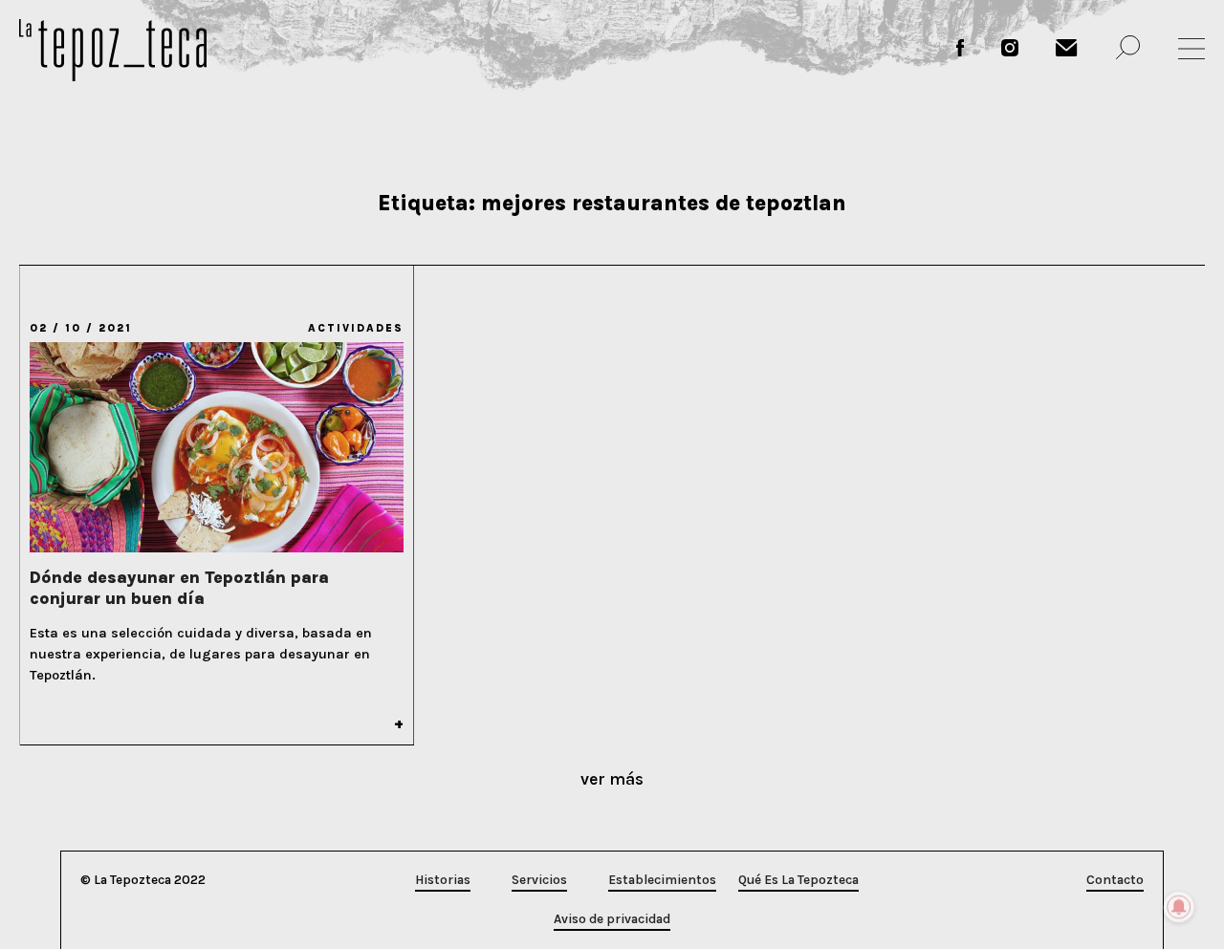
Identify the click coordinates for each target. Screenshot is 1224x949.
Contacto (1115, 880)
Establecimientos (662, 880)
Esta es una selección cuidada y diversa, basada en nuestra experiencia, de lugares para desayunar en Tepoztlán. (201, 654)
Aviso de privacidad (612, 919)
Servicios (539, 880)
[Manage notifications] (1179, 907)
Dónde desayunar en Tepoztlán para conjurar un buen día (179, 588)
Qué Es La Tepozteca (798, 880)
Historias (442, 880)
